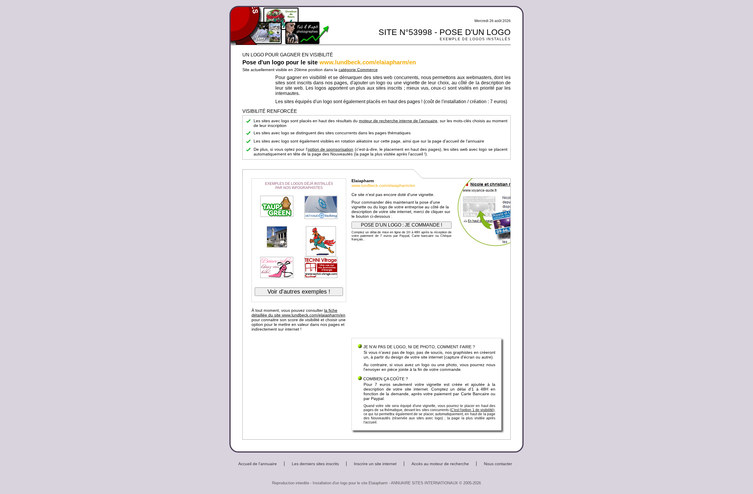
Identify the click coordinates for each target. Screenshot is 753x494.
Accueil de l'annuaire (257, 463)
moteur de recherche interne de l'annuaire (398, 120)
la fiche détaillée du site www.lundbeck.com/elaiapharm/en (298, 312)
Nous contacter (498, 463)
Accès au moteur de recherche (440, 463)
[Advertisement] (426, 291)
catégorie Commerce (358, 69)
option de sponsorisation (331, 149)
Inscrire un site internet (375, 463)
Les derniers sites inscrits (315, 463)
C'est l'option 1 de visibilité (472, 410)
